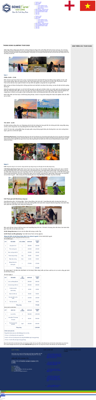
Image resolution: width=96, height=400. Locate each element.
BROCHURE (41, 8)
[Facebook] (13, 374)
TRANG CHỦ (38, 2)
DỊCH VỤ (37, 4)
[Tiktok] (17, 374)
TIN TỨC (37, 12)
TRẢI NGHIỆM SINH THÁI (41, 10)
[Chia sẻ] (3, 398)
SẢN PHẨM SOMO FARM (41, 11)
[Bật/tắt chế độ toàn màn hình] (1, 398)
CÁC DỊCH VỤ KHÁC (43, 7)
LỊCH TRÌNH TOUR (42, 5)
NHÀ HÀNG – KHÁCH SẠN (41, 9)
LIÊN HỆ (37, 14)
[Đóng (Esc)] (4, 398)
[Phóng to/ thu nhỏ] (0, 398)
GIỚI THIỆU (38, 3)
